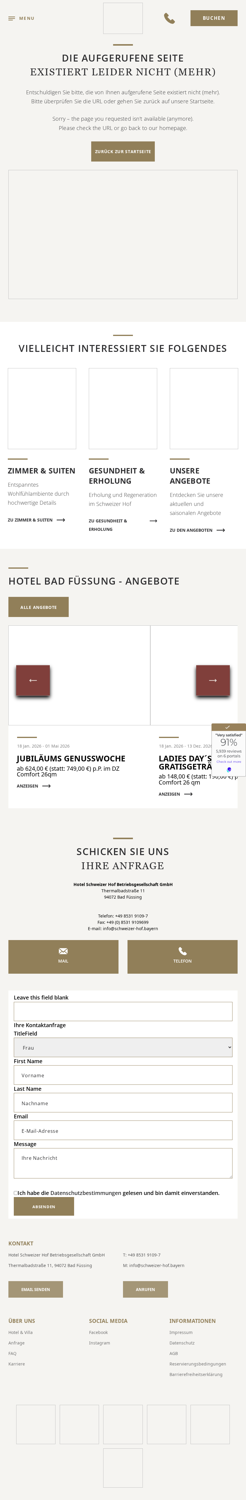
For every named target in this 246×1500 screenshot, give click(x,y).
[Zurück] (33, 680)
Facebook (98, 1332)
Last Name (27, 1088)
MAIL (63, 961)
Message (25, 1144)
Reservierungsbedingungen (198, 1364)
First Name (28, 1061)
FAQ (12, 1353)
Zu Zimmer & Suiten (30, 520)
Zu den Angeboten (191, 530)
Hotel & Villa (20, 1332)
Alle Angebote (38, 607)
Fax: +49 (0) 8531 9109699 (123, 922)
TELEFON (182, 961)
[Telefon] (169, 18)
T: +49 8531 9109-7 (141, 1255)
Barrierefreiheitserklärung (196, 1374)
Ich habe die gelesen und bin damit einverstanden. (119, 1192)
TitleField (25, 1033)
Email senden (35, 1289)
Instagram (99, 1343)
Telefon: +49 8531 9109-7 (123, 916)
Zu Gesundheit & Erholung (108, 521)
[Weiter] (213, 680)
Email (21, 1116)
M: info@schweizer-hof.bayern (153, 1265)
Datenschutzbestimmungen (85, 1192)
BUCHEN (214, 18)
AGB (174, 1353)
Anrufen (145, 1289)
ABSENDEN (44, 1206)
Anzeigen (27, 786)
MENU (26, 18)
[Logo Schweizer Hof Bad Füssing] (123, 18)
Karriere (16, 1364)
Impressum (181, 1332)
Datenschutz (182, 1343)
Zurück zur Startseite (123, 151)
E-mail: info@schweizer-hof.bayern (123, 928)
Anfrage (16, 1343)
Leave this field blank (41, 997)
